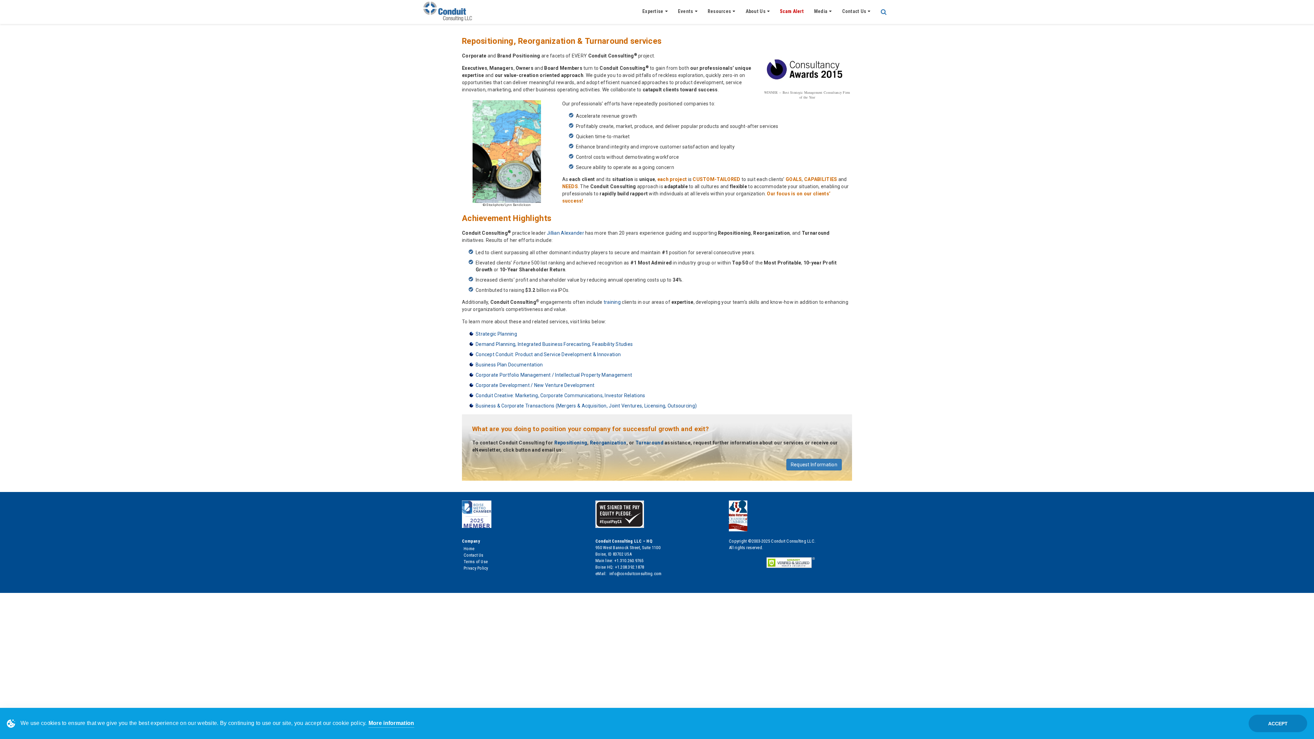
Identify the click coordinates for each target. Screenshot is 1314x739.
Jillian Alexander (565, 233)
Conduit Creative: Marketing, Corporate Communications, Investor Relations (560, 395)
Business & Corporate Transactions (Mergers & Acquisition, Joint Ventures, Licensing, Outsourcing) (586, 406)
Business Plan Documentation (509, 364)
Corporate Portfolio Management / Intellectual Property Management (554, 375)
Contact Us (474, 555)
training (612, 302)
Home (469, 548)
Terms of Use (476, 561)
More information (391, 723)
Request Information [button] (814, 464)
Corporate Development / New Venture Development (535, 385)
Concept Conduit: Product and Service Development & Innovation (548, 354)
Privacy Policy (476, 568)
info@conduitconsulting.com (635, 573)
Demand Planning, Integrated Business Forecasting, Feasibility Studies (554, 344)
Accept (1278, 723)
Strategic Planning (496, 334)
